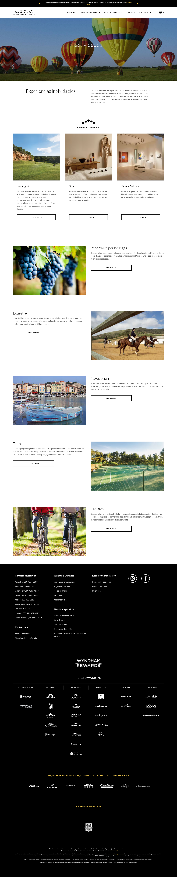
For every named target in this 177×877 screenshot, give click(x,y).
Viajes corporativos (62, 586)
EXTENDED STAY (25, 688)
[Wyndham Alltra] (101, 735)
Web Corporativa (99, 586)
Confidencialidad (113, 850)
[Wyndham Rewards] (88, 663)
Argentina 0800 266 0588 (26, 582)
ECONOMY (50, 688)
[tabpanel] (36, 179)
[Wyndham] (126, 697)
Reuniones (58, 595)
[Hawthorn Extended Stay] (25, 697)
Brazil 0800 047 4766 (24, 586)
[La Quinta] (76, 697)
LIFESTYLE (101, 688)
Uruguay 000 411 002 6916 (27, 613)
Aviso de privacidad (62, 620)
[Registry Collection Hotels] (151, 697)
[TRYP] (101, 697)
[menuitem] (72, 12)
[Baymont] (76, 735)
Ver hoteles (36, 217)
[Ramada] (76, 744)
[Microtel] (50, 716)
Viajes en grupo (60, 591)
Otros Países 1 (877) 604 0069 (28, 617)
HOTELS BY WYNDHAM (88, 678)
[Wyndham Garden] (76, 716)
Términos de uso (60, 624)
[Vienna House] (101, 725)
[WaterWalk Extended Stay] (25, 706)
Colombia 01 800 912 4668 (27, 591)
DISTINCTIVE (151, 688)
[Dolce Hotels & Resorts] (151, 706)
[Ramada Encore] (76, 754)
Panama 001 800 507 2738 (27, 604)
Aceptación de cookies (63, 629)
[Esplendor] (101, 706)
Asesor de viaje (60, 600)
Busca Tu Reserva (22, 633)
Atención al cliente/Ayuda (26, 638)
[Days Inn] (50, 697)
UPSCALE (126, 688)
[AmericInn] (76, 725)
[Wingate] (76, 706)
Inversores (96, 591)
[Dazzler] (101, 716)
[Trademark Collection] (126, 706)
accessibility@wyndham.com (116, 854)
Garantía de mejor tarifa (64, 615)
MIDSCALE (76, 688)
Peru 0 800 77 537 (23, 608)
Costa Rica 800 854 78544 (26, 595)
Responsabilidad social (101, 582)
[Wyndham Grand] (151, 716)
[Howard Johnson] (50, 725)
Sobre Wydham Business (64, 582)
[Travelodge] (50, 735)
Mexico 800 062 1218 (24, 600)
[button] (39, 3)
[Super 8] (50, 706)
